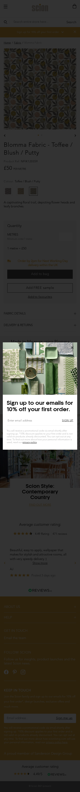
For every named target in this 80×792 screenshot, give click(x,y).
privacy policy (30, 442)
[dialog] (40, 396)
